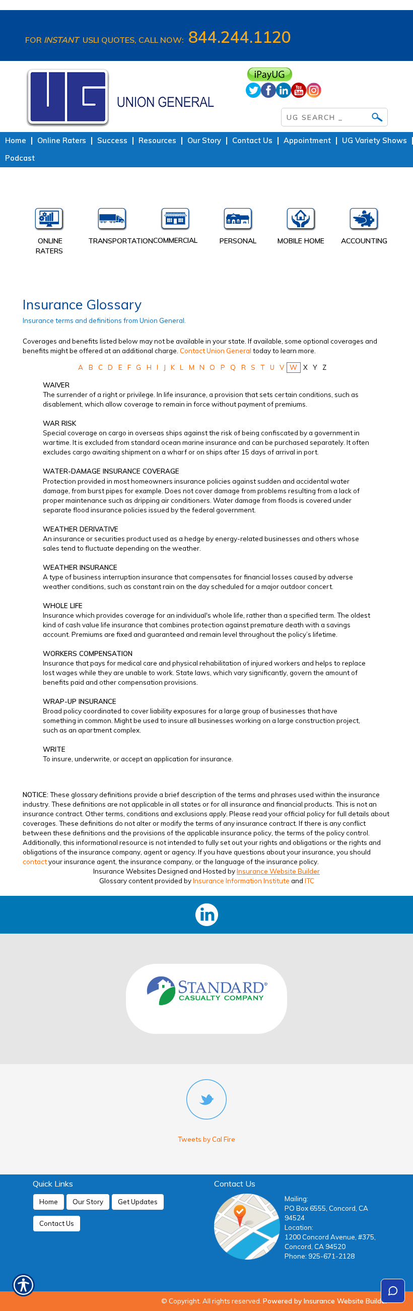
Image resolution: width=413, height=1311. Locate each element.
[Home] (128, 96)
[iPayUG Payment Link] (317, 74)
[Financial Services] (364, 221)
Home (48, 1202)
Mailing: (296, 1199)
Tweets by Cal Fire (206, 1139)
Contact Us (56, 1223)
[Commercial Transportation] (112, 221)
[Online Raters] (49, 221)
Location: (299, 1227)
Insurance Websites (124, 871)
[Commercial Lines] (175, 221)
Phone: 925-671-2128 (320, 1256)
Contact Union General (215, 351)
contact (35, 862)
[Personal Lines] (238, 221)
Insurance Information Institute (241, 881)
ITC (309, 881)
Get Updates (138, 1202)
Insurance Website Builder (278, 871)
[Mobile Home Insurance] (301, 221)
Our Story (88, 1202)
